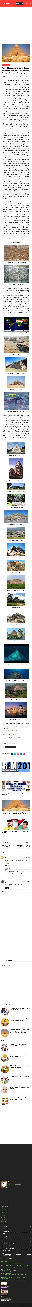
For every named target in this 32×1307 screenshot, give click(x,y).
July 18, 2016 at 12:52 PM (25, 881)
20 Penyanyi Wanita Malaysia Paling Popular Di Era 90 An (15, 793)
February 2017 (5, 1210)
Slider (14, 747)
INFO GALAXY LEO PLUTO (8, 1248)
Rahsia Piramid (11, 734)
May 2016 (3, 1217)
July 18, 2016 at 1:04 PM (25, 871)
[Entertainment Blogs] (7, 1297)
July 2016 (3, 1214)
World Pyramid (11, 743)
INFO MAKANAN (5, 1231)
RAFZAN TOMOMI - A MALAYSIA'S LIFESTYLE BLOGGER (14, 1277)
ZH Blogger (8, 863)
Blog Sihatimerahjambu (9, 1262)
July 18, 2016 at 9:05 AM (25, 857)
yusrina (7, 882)
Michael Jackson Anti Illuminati (15, 738)
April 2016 (3, 1219)
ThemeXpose (25, 1305)
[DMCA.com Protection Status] (6, 1301)
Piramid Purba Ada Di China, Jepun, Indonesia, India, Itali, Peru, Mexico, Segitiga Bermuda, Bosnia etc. (15, 813)
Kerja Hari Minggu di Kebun (9, 1271)
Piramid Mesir (13, 730)
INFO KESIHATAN (6, 1251)
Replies (8, 868)
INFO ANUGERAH (6, 1246)
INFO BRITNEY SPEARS (7, 1241)
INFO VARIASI (6, 65)
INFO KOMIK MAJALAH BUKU (8, 1243)
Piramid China (11, 736)
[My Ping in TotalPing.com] (4, 1288)
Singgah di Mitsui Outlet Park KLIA (12, 1263)
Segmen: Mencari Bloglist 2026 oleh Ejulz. (13, 1267)
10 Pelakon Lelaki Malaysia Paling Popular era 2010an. (15, 831)
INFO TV (3, 1234)
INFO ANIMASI (5, 1236)
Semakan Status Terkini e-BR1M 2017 (13, 774)
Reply (7, 865)
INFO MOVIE (4, 1238)
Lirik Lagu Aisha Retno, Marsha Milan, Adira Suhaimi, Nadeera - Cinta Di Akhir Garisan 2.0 (14, 1280)
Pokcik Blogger (6, 1269)
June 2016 (3, 1216)
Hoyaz (7, 857)
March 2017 (4, 1208)
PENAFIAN (3, 1040)
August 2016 (4, 1212)
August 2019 (4, 1206)
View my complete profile (14, 1184)
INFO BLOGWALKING (6, 1255)
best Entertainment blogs (5, 1298)
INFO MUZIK (4, 1226)
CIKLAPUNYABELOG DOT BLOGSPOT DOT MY (15, 1265)
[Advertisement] (16, 25)
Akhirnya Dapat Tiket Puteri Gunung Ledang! (15, 1274)
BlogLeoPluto (13, 871)
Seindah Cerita (6, 1273)
